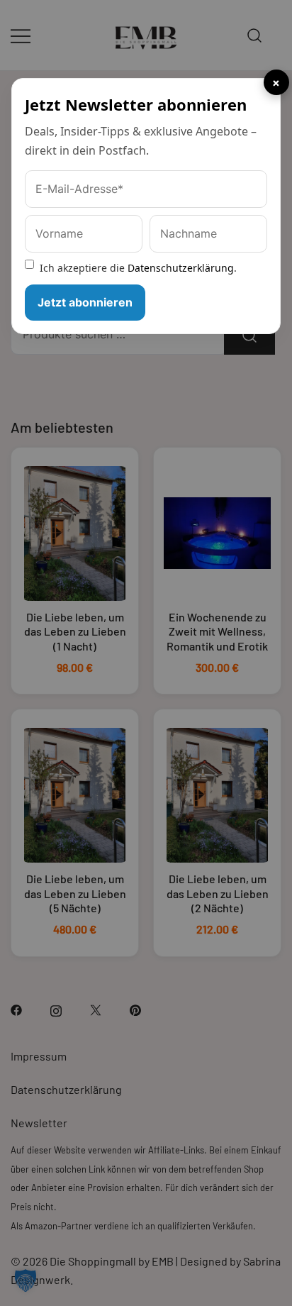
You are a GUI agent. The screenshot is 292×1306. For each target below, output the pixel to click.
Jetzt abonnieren (85, 302)
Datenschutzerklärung (181, 268)
